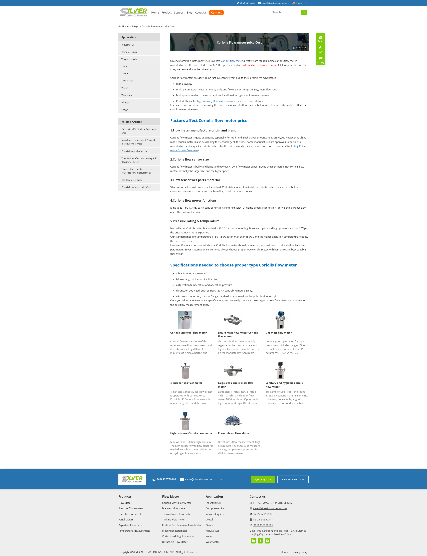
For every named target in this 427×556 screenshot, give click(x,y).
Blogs (135, 26)
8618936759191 (166, 479)
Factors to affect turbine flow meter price (139, 131)
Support (179, 12)
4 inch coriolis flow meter (186, 382)
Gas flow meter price (131, 179)
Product (166, 12)
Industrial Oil (127, 44)
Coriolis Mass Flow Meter (233, 433)
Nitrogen (125, 102)
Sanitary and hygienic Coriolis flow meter (284, 384)
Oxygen (125, 109)
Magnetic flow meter (174, 508)
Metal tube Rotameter (174, 530)
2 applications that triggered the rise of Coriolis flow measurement (139, 171)
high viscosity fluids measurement (216, 101)
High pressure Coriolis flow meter (191, 433)
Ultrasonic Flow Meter (174, 541)
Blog (189, 12)
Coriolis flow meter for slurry (135, 151)
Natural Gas (127, 80)
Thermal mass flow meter (176, 514)
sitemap (284, 552)
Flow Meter (124, 502)
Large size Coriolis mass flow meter (235, 384)
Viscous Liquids (129, 59)
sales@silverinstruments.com (275, 3)
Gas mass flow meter (279, 332)
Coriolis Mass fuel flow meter (188, 332)
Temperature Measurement (134, 530)
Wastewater (127, 94)
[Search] (304, 12)
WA (319, 52)
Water (124, 87)
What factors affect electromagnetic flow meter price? (139, 160)
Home (155, 12)
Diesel (124, 66)
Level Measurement (129, 514)
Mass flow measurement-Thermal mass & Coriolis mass (138, 141)
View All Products (293, 479)
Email (319, 40)
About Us (201, 12)
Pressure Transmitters (130, 508)
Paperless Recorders (130, 525)
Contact (216, 12)
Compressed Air (129, 51)
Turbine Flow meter (173, 519)
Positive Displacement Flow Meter (181, 525)
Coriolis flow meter (232, 60)
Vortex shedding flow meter (178, 536)
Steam (124, 73)
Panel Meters (125, 519)
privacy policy (300, 552)
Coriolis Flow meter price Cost (136, 187)
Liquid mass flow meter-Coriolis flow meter (238, 334)
